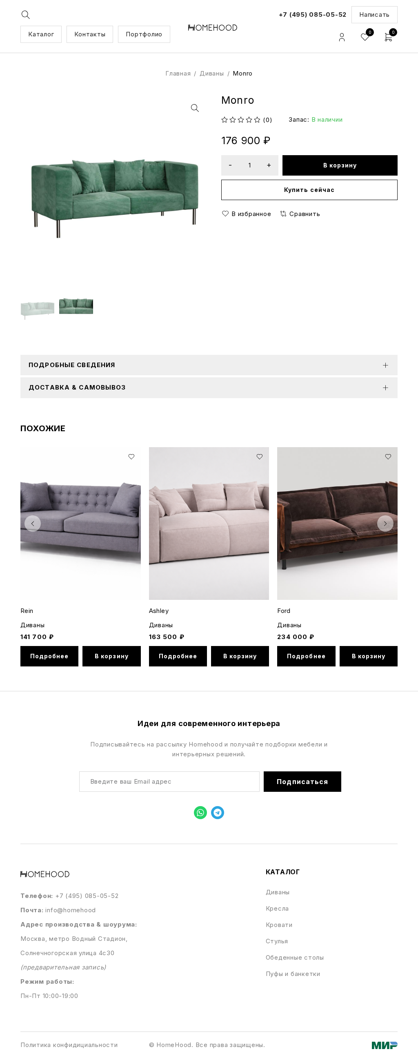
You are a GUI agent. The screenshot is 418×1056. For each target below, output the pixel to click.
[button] (195, 108)
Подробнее (49, 656)
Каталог (41, 34)
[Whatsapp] (200, 812)
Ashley (159, 611)
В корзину (340, 165)
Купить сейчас (309, 189)
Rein (26, 611)
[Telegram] (217, 812)
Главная (178, 73)
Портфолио (144, 34)
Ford (284, 611)
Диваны (212, 73)
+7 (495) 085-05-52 (313, 14)
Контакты (89, 34)
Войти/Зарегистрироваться (342, 37)
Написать (374, 14)
